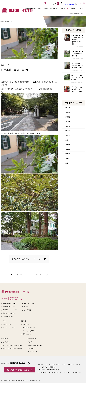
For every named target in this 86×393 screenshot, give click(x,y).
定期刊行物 (4, 339)
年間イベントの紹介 (9, 313)
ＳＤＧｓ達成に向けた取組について (49, 370)
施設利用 (73, 9)
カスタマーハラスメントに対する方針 (49, 372)
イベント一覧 (7, 324)
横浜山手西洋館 (10, 291)
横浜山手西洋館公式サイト (18, 10)
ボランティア (32, 349)
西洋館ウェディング (29, 328)
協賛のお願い (32, 339)
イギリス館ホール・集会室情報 (12, 349)
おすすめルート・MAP (10, 310)
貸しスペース (27, 324)
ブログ (81, 9)
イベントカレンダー (9, 328)
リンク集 (66, 372)
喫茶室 (26, 307)
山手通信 (5, 342)
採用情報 (40, 364)
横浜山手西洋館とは (9, 307)
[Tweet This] (39, 259)
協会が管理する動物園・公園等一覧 (19, 370)
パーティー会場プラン (29, 331)
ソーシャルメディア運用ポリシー (48, 367)
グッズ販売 (27, 310)
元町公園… (39, 275)
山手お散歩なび (8, 316)
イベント (63, 9)
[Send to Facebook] (34, 259)
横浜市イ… (20, 275)
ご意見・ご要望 (76, 372)
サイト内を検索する (45, 3)
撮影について (27, 334)
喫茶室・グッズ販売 (50, 9)
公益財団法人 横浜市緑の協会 (13, 363)
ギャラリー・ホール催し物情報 (12, 345)
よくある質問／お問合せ (76, 13)
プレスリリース (32, 352)
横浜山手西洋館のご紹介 (32, 9)
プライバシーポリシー (53, 364)
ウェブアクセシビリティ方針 (71, 364)
